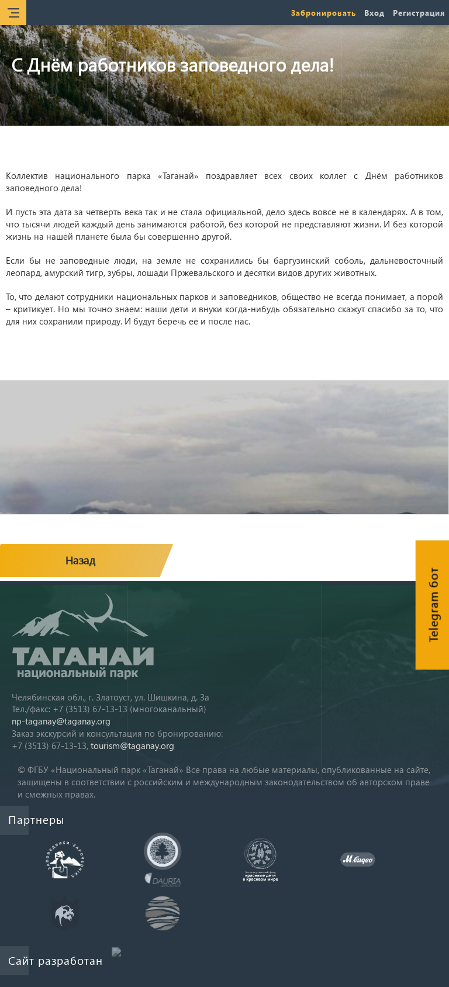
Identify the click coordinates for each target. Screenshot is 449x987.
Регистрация (419, 13)
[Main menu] (13, 12)
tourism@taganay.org (132, 745)
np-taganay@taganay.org (61, 721)
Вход (374, 13)
